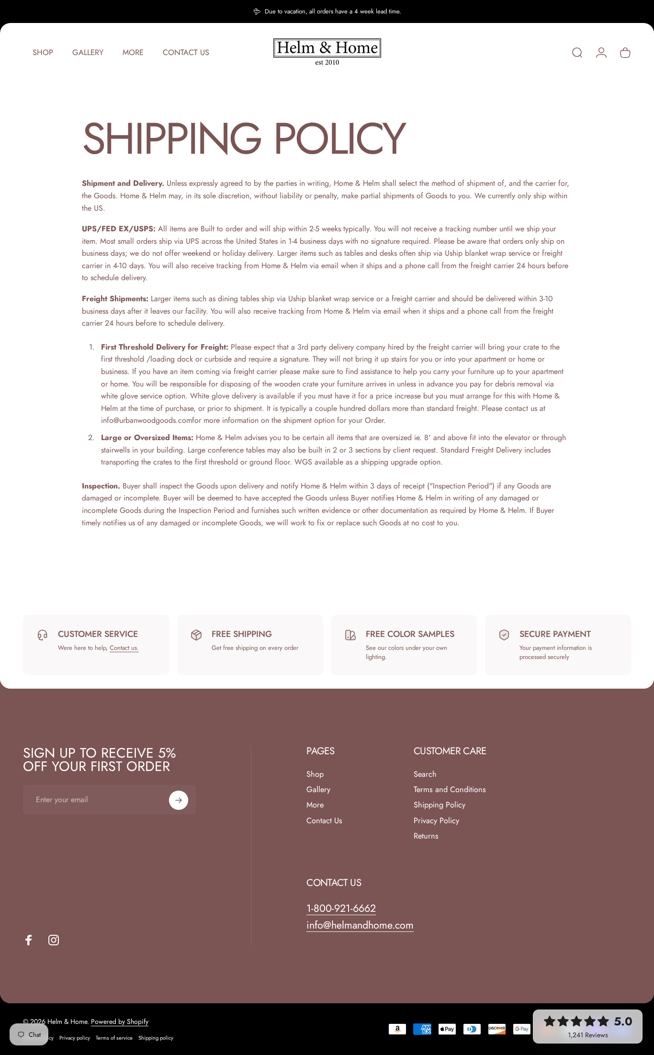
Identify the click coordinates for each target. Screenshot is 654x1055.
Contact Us (324, 821)
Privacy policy (74, 1038)
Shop (315, 774)
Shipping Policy (439, 805)
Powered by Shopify (119, 1021)
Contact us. (124, 647)
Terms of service (114, 1038)
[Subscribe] (178, 800)
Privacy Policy (436, 821)
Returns (426, 836)
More (315, 805)
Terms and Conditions (450, 789)
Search (425, 774)
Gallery (318, 789)
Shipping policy (155, 1038)
